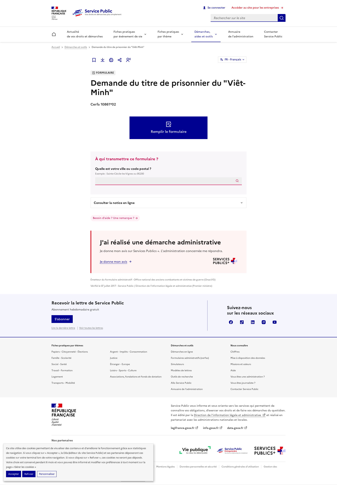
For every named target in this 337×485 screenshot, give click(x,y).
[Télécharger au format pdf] (102, 59)
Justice (113, 358)
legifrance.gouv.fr (182, 428)
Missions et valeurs (241, 364)
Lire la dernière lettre (63, 328)
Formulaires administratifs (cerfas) (190, 358)
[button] (128, 59)
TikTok (242, 322)
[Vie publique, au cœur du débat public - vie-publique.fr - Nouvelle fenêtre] (195, 451)
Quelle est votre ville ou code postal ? (123, 170)
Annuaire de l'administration (187, 389)
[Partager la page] (119, 59)
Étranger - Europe (120, 364)
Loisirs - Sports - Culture (123, 370)
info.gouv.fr (211, 428)
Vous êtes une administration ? (248, 376)
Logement (57, 376)
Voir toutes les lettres (91, 328)
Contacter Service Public (273, 34)
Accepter (13, 474)
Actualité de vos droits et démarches (85, 34)
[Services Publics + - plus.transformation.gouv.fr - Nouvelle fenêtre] (270, 451)
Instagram (264, 322)
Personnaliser (47, 474)
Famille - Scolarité (61, 358)
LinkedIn (253, 322)
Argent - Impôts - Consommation (128, 352)
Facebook (231, 322)
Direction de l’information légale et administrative (228, 415)
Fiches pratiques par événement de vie (128, 34)
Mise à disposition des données (248, 358)
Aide (233, 370)
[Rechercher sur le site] (282, 18)
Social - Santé (59, 364)
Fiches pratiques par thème (168, 34)
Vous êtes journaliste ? (243, 383)
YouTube (274, 322)
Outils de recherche (182, 376)
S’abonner (62, 319)
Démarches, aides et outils (203, 34)
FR (233, 59)
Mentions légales (165, 466)
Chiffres (235, 352)
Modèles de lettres (181, 370)
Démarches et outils (76, 47)
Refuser (28, 474)
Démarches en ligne (182, 352)
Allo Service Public (181, 383)
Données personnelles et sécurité (198, 466)
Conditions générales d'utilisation (240, 466)
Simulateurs (177, 364)
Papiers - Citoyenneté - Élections (69, 352)
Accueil (55, 47)
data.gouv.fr (235, 428)
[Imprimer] (111, 59)
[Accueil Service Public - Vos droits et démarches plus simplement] (98, 16)
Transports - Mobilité (63, 383)
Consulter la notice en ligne (114, 202)
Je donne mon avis (113, 261)
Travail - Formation (62, 370)
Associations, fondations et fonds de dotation (135, 376)
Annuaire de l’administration (240, 34)
